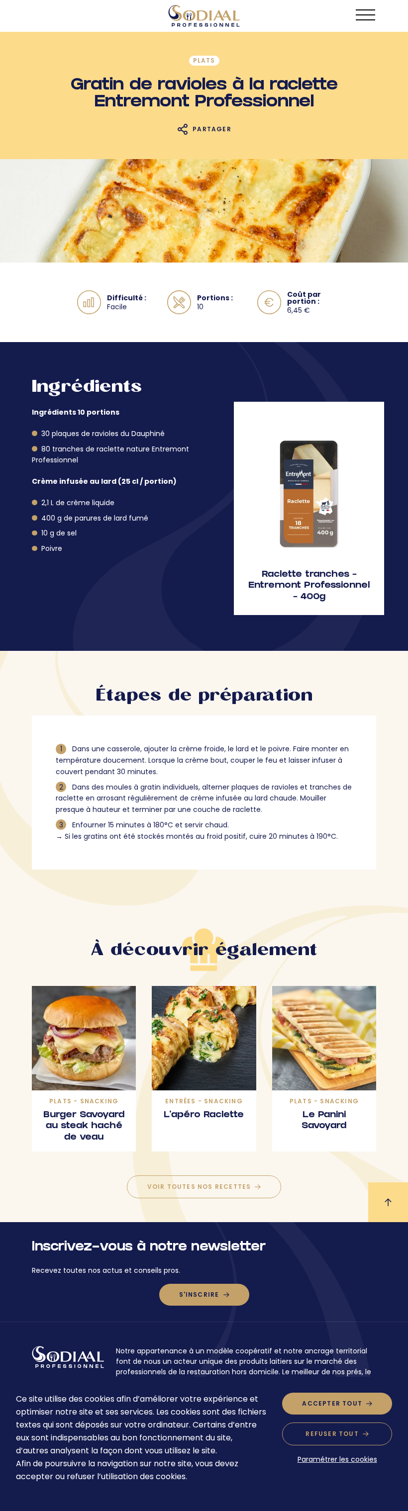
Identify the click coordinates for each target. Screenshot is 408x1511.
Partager (212, 129)
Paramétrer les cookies (337, 1459)
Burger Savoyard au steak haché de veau (83, 1127)
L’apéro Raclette (204, 1115)
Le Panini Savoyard (324, 1121)
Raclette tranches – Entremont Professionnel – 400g (309, 586)
